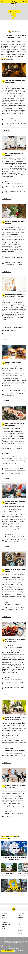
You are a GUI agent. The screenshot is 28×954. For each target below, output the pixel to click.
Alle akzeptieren (7, 950)
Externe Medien (14, 946)
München (20, 920)
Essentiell (5, 946)
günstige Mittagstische (7, 59)
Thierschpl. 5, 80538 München (18, 390)
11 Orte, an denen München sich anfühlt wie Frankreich (7, 874)
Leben (3, 915)
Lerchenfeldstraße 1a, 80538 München (15, 750)
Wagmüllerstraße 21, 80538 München (14, 813)
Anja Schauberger (16, 31)
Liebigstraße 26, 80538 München (13, 257)
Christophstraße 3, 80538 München (14, 604)
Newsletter (20, 933)
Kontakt (19, 935)
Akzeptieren (20, 950)
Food (3, 918)
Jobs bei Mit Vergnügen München (20, 930)
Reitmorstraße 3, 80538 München (13, 679)
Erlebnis (4, 926)
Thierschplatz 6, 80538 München (13, 327)
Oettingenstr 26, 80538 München (13, 183)
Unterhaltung (6, 924)
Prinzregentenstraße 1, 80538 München (15, 536)
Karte (3, 929)
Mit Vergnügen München (14, 3)
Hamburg (20, 918)
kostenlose (4, 58)
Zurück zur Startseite (14, 904)
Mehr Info (6, 130)
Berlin (19, 915)
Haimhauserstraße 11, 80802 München (15, 470)
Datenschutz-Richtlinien (17, 942)
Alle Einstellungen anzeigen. (14, 948)
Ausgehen (4, 922)
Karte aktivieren (14, 11)
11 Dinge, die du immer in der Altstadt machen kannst (14, 858)
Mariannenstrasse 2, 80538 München (14, 120)
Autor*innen (20, 927)
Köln (19, 922)
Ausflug (4, 920)
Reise (19, 924)
